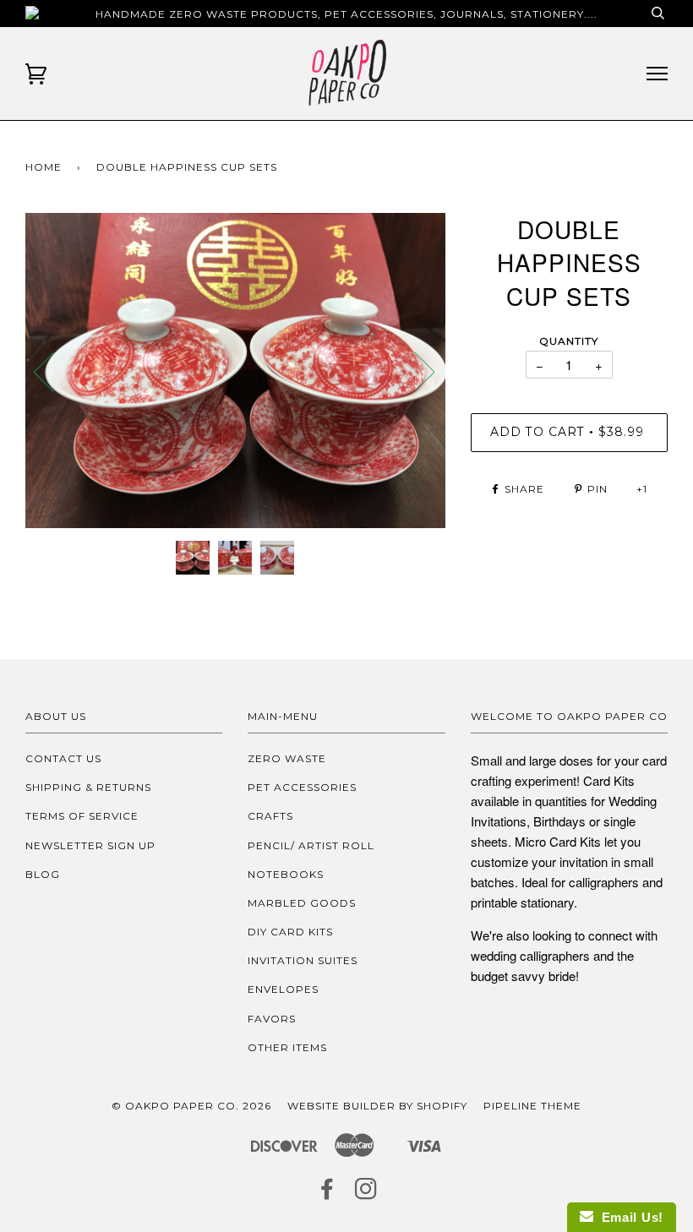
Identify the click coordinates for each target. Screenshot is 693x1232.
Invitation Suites (302, 960)
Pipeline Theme (532, 1105)
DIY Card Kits (290, 931)
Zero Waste (287, 758)
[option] (235, 370)
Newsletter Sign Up (90, 845)
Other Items (287, 1047)
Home (43, 167)
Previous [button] (54, 371)
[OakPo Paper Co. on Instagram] (366, 1193)
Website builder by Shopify (377, 1105)
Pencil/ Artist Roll (311, 845)
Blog (42, 874)
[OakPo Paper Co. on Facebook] (327, 1193)
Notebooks (286, 874)
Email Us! (628, 1217)
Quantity (568, 341)
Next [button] (414, 371)
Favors (272, 1018)
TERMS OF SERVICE (82, 816)
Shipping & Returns (88, 787)
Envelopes (283, 989)
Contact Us (63, 758)
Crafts (270, 816)
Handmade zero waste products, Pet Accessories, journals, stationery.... (346, 14)
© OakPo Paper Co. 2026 (191, 1105)
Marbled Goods (302, 903)
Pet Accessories (302, 787)
